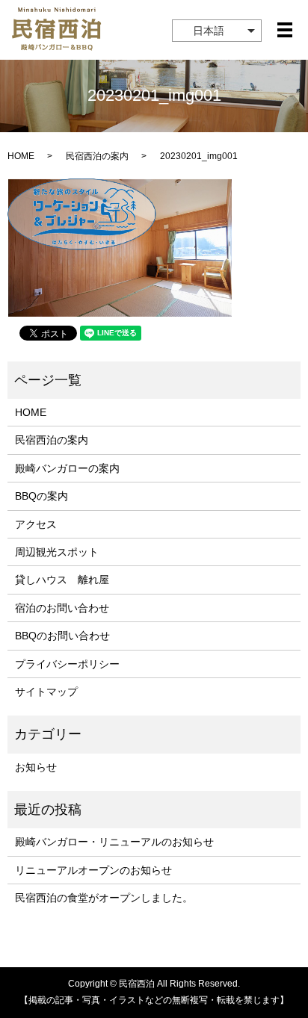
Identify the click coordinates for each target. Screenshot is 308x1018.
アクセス (36, 524)
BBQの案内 (41, 496)
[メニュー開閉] (284, 29)
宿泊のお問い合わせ (62, 608)
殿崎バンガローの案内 (67, 468)
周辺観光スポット (57, 552)
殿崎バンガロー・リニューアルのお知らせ (114, 842)
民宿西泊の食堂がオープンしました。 (104, 898)
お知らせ (36, 767)
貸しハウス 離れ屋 (62, 580)
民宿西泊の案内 (97, 156)
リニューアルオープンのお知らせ (93, 870)
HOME (20, 156)
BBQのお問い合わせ (62, 636)
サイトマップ (46, 692)
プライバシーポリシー (67, 664)
